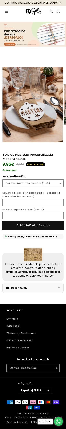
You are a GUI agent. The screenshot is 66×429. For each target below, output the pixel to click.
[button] (6, 11)
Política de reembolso (25, 417)
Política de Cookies (17, 347)
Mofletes (29, 413)
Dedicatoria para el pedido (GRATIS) (23, 209)
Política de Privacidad (19, 340)
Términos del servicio (17, 422)
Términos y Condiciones (21, 333)
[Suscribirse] (55, 368)
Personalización (13, 176)
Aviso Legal (13, 326)
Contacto (12, 318)
